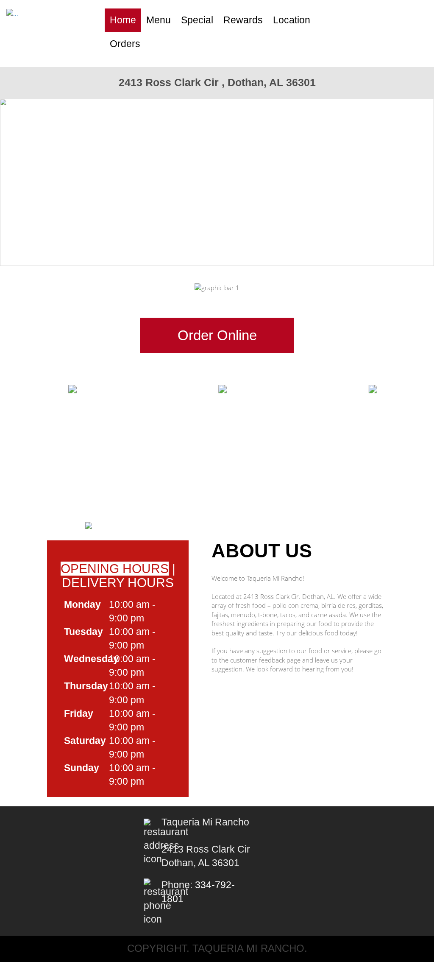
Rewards (243, 20)
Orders (125, 44)
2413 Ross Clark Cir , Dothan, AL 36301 (217, 82)
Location (291, 20)
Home (123, 20)
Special (197, 20)
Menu (158, 20)
